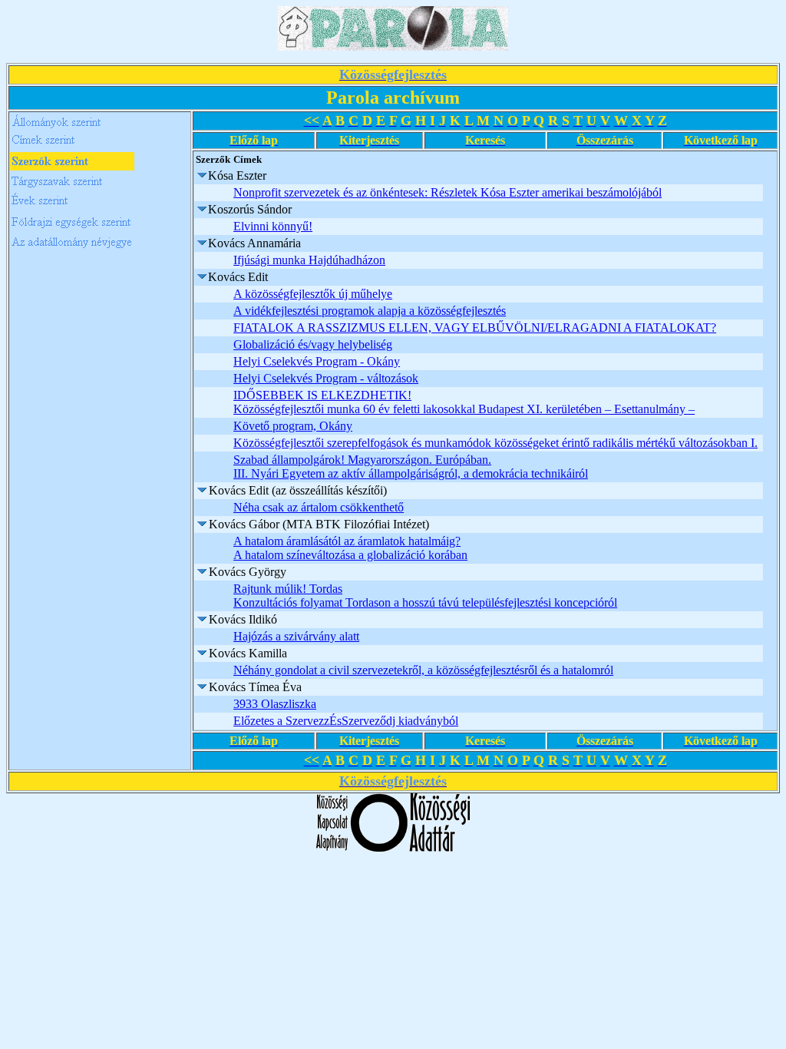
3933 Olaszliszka (274, 703)
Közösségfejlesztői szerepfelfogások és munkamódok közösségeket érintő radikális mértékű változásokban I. (495, 442)
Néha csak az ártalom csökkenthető (318, 507)
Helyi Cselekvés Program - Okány (316, 361)
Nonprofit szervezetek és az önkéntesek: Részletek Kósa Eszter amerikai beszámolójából (447, 192)
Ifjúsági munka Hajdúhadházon (309, 259)
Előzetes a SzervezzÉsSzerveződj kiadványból (345, 720)
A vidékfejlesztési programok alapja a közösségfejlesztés (369, 310)
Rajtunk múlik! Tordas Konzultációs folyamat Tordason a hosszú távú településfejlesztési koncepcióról (425, 595)
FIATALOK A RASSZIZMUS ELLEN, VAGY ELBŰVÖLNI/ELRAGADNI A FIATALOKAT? (474, 327)
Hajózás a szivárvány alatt (296, 636)
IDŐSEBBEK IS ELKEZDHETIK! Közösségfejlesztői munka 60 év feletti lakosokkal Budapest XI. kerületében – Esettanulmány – (464, 402)
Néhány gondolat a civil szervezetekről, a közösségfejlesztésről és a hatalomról (423, 670)
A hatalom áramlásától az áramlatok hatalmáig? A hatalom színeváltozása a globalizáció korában (350, 547)
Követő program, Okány (292, 425)
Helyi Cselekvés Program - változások (325, 378)
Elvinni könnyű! (272, 226)
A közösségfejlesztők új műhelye (312, 293)
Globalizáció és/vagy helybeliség (312, 344)
